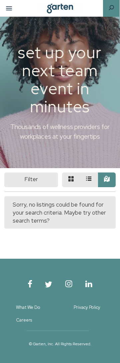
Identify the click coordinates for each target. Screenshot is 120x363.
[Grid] (71, 180)
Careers (24, 320)
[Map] (107, 180)
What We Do (28, 307)
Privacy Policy (87, 307)
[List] (89, 180)
